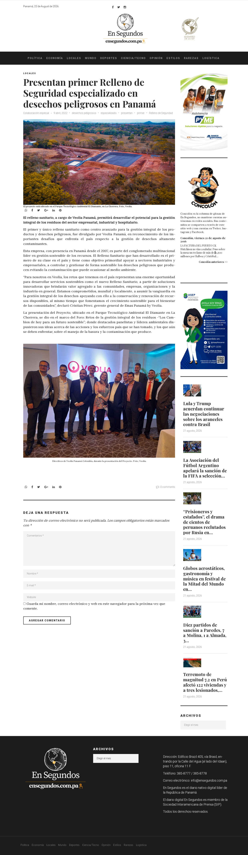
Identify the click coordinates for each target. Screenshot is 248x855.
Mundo (90, 58)
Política (35, 58)
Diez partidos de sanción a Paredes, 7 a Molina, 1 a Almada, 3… (204, 632)
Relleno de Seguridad (161, 113)
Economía (54, 58)
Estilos (173, 58)
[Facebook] (113, 7)
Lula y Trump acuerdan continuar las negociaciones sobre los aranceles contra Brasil (203, 413)
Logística (210, 58)
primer (141, 113)
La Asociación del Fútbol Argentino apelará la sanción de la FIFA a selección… (205, 468)
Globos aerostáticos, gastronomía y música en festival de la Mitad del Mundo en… (204, 578)
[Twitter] (118, 7)
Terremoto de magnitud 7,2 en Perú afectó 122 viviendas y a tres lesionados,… (205, 682)
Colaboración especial (36, 113)
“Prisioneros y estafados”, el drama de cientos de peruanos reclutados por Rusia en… (204, 522)
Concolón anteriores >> (213, 262)
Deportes (108, 58)
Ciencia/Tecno (133, 58)
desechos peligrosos (84, 113)
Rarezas (191, 58)
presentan (127, 113)
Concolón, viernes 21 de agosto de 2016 (202, 239)
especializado (109, 113)
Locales (74, 58)
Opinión (156, 58)
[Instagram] (125, 7)
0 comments (167, 486)
